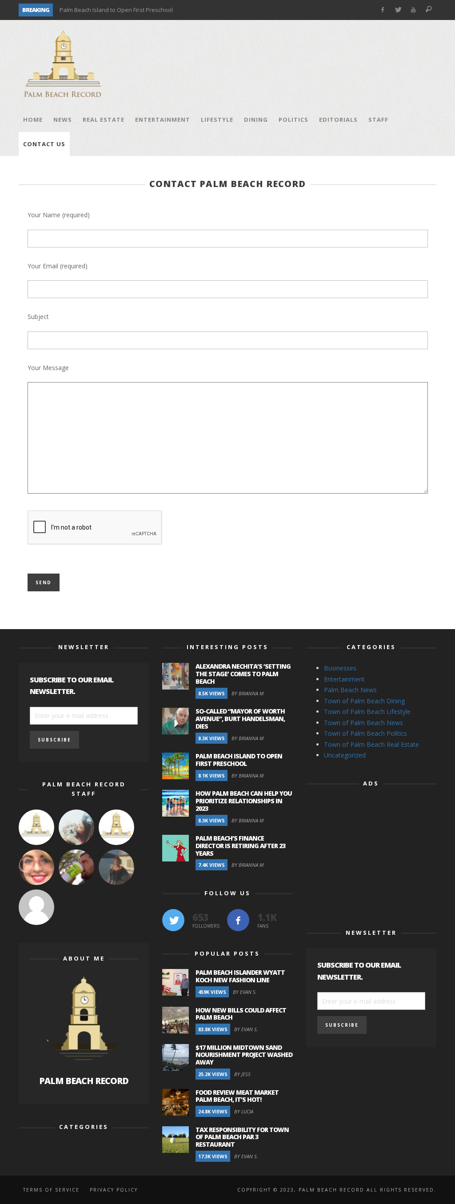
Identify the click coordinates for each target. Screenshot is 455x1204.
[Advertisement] (274, 64)
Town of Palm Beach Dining (364, 701)
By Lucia (243, 1111)
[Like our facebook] (238, 920)
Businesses (340, 668)
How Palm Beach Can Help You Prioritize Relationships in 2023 (244, 801)
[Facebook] (382, 10)
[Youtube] (413, 10)
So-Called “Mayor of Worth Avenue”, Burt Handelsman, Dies (240, 718)
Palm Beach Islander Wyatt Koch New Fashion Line (240, 976)
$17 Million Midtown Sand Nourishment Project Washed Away (244, 1055)
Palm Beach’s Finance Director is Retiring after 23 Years (240, 845)
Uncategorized (345, 755)
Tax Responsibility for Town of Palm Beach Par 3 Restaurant (242, 1137)
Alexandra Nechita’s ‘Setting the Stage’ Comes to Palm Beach (243, 674)
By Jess (242, 1074)
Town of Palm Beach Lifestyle (367, 711)
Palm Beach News (350, 690)
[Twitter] (397, 10)
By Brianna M (247, 693)
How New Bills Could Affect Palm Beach (241, 1014)
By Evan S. (245, 992)
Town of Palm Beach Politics (365, 733)
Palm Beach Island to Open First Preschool (116, 10)
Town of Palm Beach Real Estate (371, 744)
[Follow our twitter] (173, 920)
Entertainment (344, 679)
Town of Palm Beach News (363, 722)
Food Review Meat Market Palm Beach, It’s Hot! (237, 1096)
